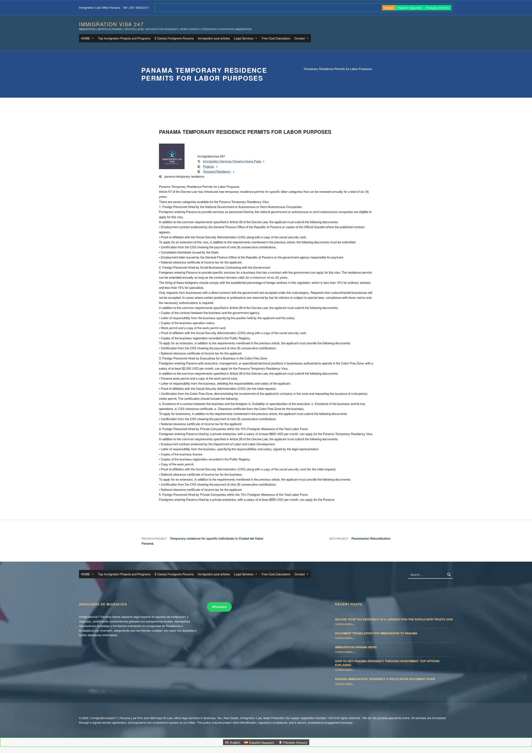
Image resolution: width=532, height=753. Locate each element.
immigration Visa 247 (111, 24)
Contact (299, 38)
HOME (85, 38)
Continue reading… (344, 623)
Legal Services (243, 38)
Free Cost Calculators (276, 38)
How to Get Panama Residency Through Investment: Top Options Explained (387, 663)
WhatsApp (219, 606)
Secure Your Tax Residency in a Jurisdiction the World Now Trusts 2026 (394, 619)
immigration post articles (214, 38)
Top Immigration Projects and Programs (124, 38)
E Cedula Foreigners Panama (174, 38)
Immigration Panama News (356, 647)
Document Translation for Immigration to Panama (376, 633)
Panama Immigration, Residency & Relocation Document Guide (385, 679)
